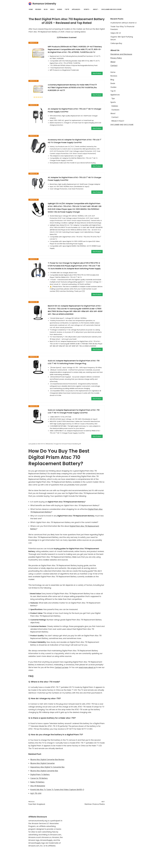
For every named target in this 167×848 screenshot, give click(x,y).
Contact (113, 65)
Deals (52, 9)
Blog (46, 9)
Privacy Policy (116, 58)
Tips (113, 98)
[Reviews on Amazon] (38, 97)
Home (31, 9)
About (112, 62)
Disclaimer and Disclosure (121, 54)
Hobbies (114, 106)
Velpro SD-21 (115, 33)
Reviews (38, 9)
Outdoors (115, 110)
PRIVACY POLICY (117, 121)
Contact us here (61, 667)
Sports (113, 102)
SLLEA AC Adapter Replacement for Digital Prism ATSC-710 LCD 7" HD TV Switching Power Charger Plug (74, 362)
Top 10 (67, 9)
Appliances (115, 95)
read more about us (87, 667)
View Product (97, 73)
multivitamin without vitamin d (123, 23)
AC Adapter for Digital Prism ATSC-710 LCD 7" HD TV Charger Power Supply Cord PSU (74, 110)
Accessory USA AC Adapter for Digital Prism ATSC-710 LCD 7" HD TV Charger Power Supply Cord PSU (74, 141)
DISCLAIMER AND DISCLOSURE (111, 9)
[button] (80, 9)
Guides (59, 9)
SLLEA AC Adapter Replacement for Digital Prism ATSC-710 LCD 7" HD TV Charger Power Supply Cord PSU (74, 411)
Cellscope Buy (116, 43)
